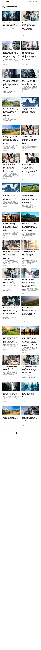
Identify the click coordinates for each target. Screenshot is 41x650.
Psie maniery (6, 1)
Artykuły (30, 1)
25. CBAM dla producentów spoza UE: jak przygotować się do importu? (10, 368)
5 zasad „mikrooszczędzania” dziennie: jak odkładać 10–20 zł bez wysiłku (29, 419)
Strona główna (36, 1)
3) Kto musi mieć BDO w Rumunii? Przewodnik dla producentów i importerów (28, 395)
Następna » (23, 433)
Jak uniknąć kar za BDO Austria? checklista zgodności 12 (10, 419)
